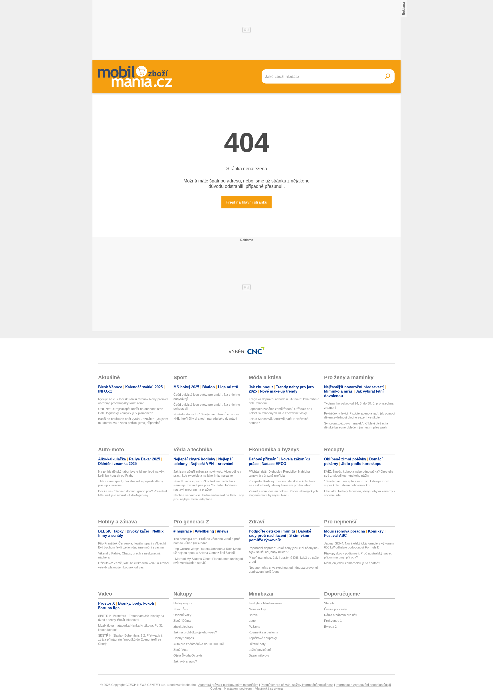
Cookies (216, 688)
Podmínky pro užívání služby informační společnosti (297, 684)
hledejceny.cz (182, 603)
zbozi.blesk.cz (183, 626)
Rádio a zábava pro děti (340, 615)
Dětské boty (257, 644)
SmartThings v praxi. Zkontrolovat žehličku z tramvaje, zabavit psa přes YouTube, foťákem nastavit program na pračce (205, 485)
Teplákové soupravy (263, 638)
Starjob (329, 603)
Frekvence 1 (333, 620)
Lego (252, 620)
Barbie (253, 615)
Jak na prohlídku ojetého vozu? (195, 632)
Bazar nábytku (259, 655)
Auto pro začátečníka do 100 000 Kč (198, 644)
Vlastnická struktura (269, 688)
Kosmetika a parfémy (263, 632)
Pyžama (254, 626)
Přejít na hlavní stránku (246, 202)
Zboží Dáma (182, 620)
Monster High (258, 609)
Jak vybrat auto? (185, 661)
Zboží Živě (180, 609)
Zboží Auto (180, 649)
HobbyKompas (183, 638)
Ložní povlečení (260, 649)
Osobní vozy (182, 615)
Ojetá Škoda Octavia (187, 655)
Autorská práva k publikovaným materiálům (228, 684)
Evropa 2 (330, 626)
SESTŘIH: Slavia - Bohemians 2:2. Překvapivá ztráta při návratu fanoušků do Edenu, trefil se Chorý (130, 639)
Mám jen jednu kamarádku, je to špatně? (352, 563)
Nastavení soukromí (238, 688)
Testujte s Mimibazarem (265, 603)
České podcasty (335, 609)
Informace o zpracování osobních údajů (363, 684)
